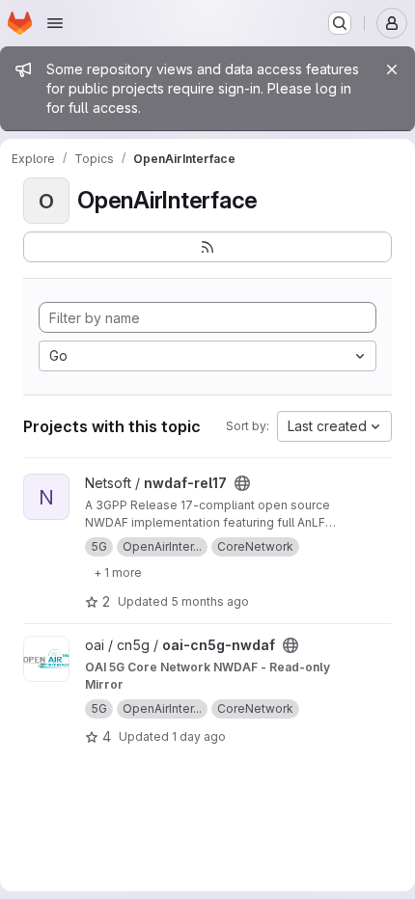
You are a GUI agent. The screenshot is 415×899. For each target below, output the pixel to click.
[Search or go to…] (339, 23)
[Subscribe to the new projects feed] (207, 247)
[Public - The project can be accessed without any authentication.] (242, 483)
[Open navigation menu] (55, 23)
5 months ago (210, 601)
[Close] (391, 69)
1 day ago (199, 736)
